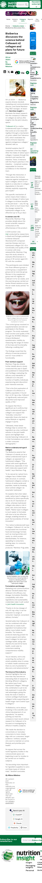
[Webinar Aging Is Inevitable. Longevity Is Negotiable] (33, 165)
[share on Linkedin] (5, 72)
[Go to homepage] (20, 861)
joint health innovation (15, 604)
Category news (23, 20)
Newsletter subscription (36, 3)
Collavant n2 (10, 126)
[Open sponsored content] (21, 15)
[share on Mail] (12, 72)
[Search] (26, 5)
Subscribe (38, 840)
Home (8, 19)
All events (33, 242)
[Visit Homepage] (10, 8)
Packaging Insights (30, 866)
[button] (17, 815)
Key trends (37, 20)
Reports (30, 19)
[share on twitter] (8, 72)
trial (7, 234)
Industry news (15, 20)
